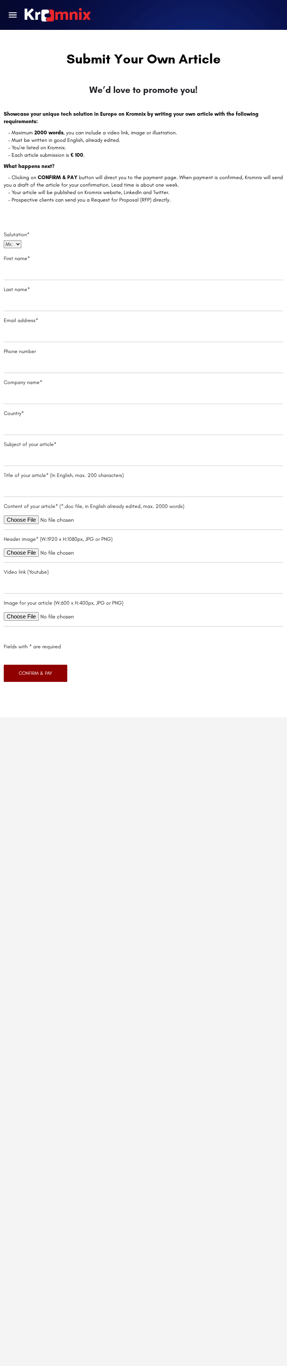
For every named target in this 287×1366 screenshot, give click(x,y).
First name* (17, 258)
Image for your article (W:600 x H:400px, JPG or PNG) (63, 603)
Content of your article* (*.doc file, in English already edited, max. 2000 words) (94, 506)
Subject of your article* (30, 444)
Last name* (17, 289)
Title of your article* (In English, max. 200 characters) (64, 475)
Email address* (21, 320)
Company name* (23, 382)
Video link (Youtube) (26, 572)
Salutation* (17, 234)
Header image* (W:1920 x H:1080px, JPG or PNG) (58, 539)
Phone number (20, 351)
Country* (14, 413)
